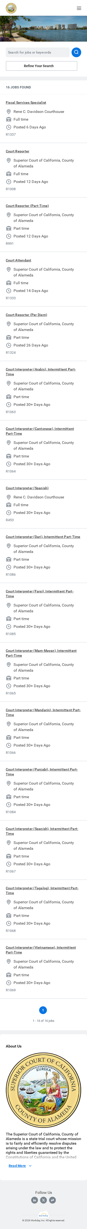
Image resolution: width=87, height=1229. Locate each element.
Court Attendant (18, 260)
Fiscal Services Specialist (26, 102)
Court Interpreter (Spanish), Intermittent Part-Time (42, 831)
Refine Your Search (39, 66)
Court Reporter (17, 151)
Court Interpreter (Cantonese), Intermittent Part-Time (40, 431)
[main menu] (79, 8)
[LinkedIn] (34, 1200)
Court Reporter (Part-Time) (27, 206)
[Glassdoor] (52, 1200)
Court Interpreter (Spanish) (27, 488)
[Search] (76, 52)
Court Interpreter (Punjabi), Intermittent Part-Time (42, 771)
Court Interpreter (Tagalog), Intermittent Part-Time (42, 890)
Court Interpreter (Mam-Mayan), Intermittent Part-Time (41, 653)
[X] (43, 1200)
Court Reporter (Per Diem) (26, 315)
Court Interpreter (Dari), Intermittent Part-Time (43, 537)
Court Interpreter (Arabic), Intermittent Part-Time (41, 371)
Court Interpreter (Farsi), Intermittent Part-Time (40, 593)
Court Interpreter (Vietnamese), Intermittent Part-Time (41, 949)
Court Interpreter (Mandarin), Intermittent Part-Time (43, 712)
